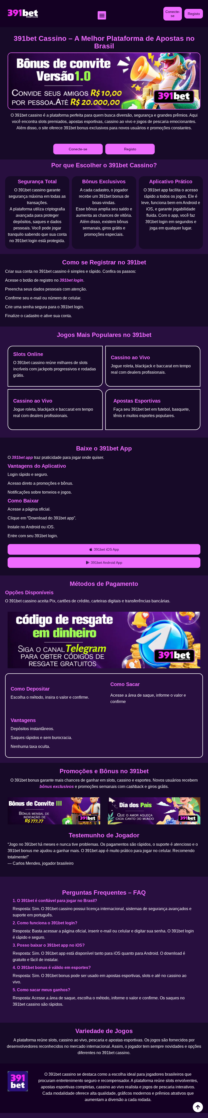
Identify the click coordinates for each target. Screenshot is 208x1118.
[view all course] (198, 1107)
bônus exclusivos (57, 786)
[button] (102, 15)
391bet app (22, 457)
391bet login (71, 280)
